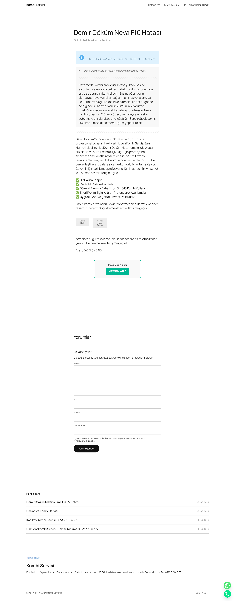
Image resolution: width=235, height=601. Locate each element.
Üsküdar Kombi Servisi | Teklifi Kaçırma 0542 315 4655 (62, 529)
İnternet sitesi (79, 425)
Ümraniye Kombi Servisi (42, 511)
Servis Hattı (82, 222)
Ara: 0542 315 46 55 (89, 250)
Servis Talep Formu (100, 223)
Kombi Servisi (35, 5)
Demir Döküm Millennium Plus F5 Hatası (52, 502)
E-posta (78, 412)
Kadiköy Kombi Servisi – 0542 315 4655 (52, 520)
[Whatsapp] (227, 585)
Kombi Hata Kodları (103, 40)
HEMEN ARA (117, 271)
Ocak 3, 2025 (203, 502)
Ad (75, 399)
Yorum (77, 363)
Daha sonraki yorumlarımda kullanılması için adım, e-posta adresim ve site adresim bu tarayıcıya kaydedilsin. (112, 439)
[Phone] (227, 594)
